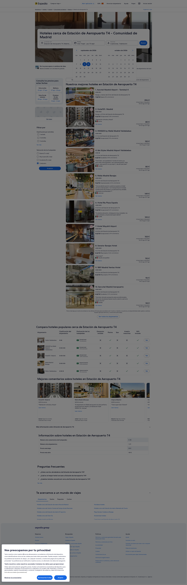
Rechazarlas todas (44, 578)
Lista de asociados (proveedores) (15, 572)
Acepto (60, 578)
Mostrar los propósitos (12, 578)
